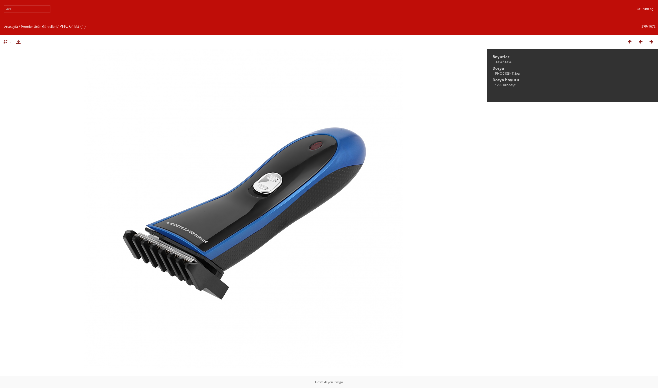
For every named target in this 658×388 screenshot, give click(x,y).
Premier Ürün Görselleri (39, 26)
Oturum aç (645, 8)
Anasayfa (11, 26)
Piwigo (338, 382)
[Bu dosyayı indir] (18, 42)
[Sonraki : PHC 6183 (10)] (651, 42)
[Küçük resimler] (629, 42)
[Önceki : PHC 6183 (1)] (640, 42)
